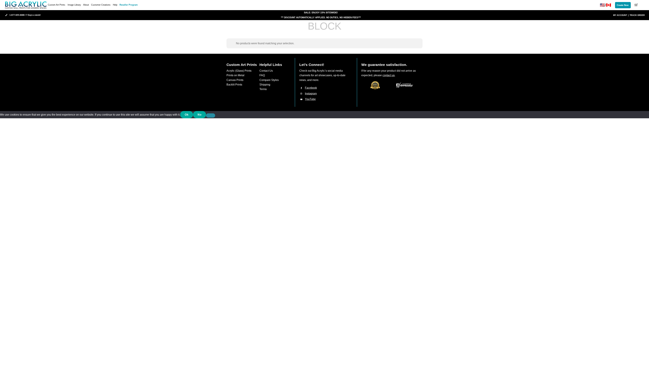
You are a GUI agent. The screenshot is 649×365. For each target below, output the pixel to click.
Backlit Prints (234, 84)
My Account (620, 15)
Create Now (623, 5)
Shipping (264, 84)
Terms (263, 89)
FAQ (262, 75)
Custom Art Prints (56, 5)
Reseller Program (128, 5)
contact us (388, 75)
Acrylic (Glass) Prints (238, 70)
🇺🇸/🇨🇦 (605, 5)
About (86, 5)
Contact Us (266, 70)
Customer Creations (101, 5)
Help (115, 5)
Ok (186, 114)
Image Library (74, 5)
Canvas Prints (234, 80)
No (199, 114)
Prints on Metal (235, 75)
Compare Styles (269, 80)
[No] (210, 115)
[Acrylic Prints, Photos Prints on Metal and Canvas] (26, 5)
